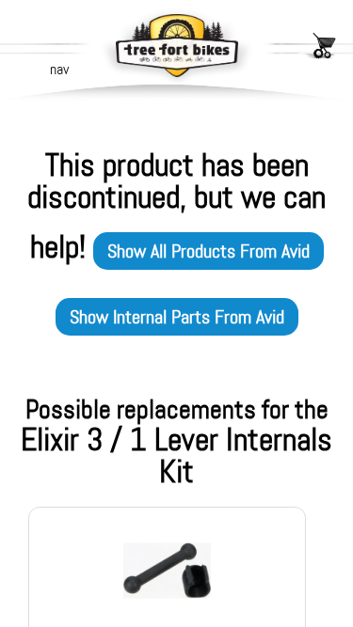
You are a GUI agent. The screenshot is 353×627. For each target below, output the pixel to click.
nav (59, 69)
